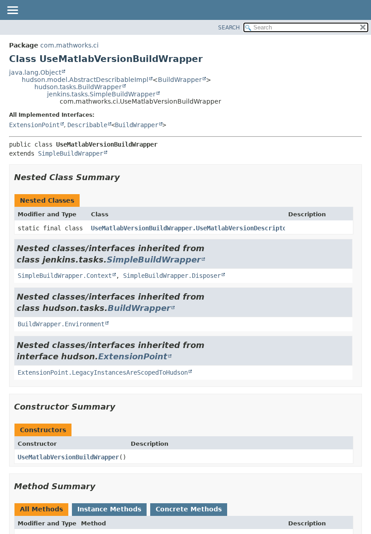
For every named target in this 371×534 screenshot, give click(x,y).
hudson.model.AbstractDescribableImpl (85, 79)
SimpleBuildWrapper (70, 153)
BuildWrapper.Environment (61, 324)
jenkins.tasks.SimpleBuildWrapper (101, 94)
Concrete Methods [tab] (189, 509)
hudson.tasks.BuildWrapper (78, 87)
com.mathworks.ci (69, 45)
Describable (87, 125)
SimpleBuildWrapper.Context (65, 275)
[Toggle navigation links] (12, 11)
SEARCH (229, 27)
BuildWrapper (180, 79)
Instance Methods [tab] (109, 509)
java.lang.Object (35, 72)
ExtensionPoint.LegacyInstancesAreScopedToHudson (103, 372)
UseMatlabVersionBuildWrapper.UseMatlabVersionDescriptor (190, 228)
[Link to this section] (126, 177)
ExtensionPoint (34, 125)
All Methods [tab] (41, 509)
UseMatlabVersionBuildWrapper (68, 457)
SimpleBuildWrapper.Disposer (172, 275)
